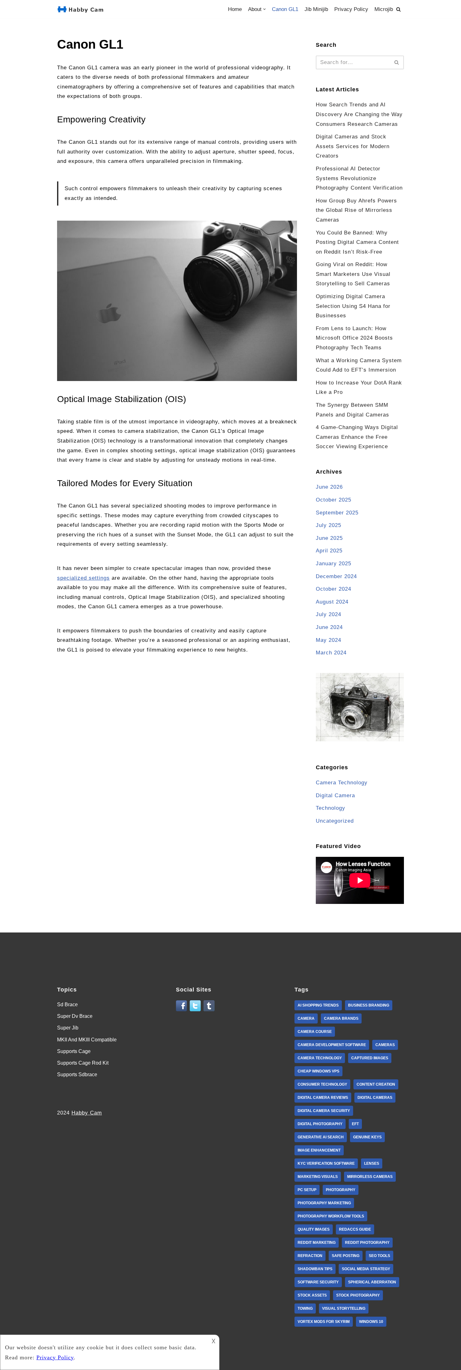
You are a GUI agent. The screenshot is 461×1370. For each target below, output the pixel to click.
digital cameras (375, 1097)
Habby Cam (87, 1113)
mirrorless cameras (370, 1176)
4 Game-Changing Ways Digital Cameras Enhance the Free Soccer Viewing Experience (357, 436)
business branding (368, 1005)
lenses (371, 1163)
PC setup (307, 1190)
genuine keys (367, 1137)
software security (318, 1282)
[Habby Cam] (82, 9)
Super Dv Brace (75, 1016)
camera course (315, 1031)
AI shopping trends (318, 1005)
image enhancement (319, 1150)
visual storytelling (343, 1308)
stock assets (312, 1295)
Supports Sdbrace (77, 1074)
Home (235, 9)
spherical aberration (372, 1282)
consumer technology (322, 1084)
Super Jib (67, 1027)
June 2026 (329, 487)
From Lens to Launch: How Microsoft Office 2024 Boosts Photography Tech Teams (354, 338)
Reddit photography (367, 1242)
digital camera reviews (323, 1097)
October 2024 (333, 589)
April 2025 (329, 551)
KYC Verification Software (326, 1163)
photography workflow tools (331, 1216)
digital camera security (324, 1111)
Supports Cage (74, 1051)
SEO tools (379, 1256)
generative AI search (321, 1137)
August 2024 (332, 602)
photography (340, 1190)
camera (306, 1018)
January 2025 (333, 564)
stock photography (358, 1295)
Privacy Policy (351, 9)
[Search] (398, 9)
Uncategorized (335, 821)
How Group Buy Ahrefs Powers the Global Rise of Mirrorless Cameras (356, 210)
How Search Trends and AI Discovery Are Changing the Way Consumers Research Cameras (359, 114)
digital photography (320, 1124)
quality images (314, 1229)
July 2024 (328, 614)
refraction (310, 1256)
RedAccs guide (355, 1229)
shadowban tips (315, 1269)
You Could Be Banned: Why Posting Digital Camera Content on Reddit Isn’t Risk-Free (357, 242)
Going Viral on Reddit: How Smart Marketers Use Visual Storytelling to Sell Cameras (353, 274)
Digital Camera (335, 795)
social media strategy (366, 1269)
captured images (369, 1058)
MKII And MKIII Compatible (87, 1039)
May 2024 (328, 640)
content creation (376, 1084)
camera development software (332, 1045)
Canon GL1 (285, 9)
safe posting (345, 1256)
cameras (385, 1045)
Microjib (383, 9)
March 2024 (331, 653)
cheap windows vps (318, 1071)
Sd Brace (67, 1004)
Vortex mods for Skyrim (324, 1321)
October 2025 (333, 500)
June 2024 (329, 627)
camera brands (341, 1018)
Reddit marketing (317, 1242)
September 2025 (337, 513)
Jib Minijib (316, 9)
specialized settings (83, 578)
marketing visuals (318, 1176)
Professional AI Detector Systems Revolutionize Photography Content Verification (359, 178)
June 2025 (329, 538)
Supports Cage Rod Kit (83, 1063)
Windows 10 (371, 1321)
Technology (330, 808)
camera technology (320, 1058)
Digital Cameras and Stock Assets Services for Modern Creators (352, 146)
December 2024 (336, 576)
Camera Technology (342, 783)
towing (305, 1308)
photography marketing (324, 1203)
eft (355, 1124)
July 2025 (328, 525)
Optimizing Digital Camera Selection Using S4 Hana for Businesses (353, 306)
